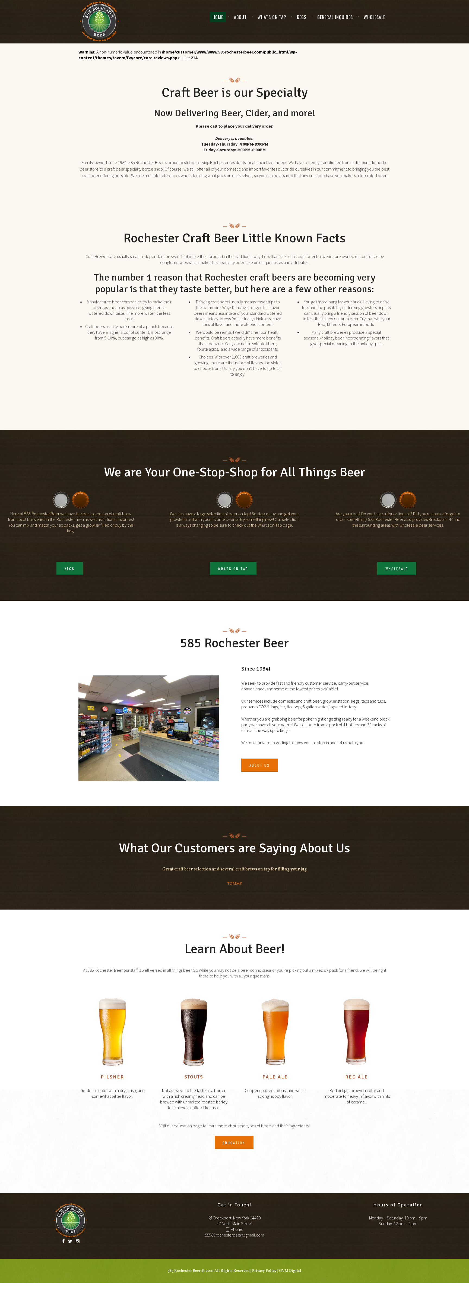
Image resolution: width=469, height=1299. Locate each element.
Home (218, 17)
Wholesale (374, 17)
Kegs (301, 17)
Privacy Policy (264, 1270)
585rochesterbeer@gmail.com (236, 1235)
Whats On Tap (272, 17)
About (240, 17)
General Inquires (335, 17)
